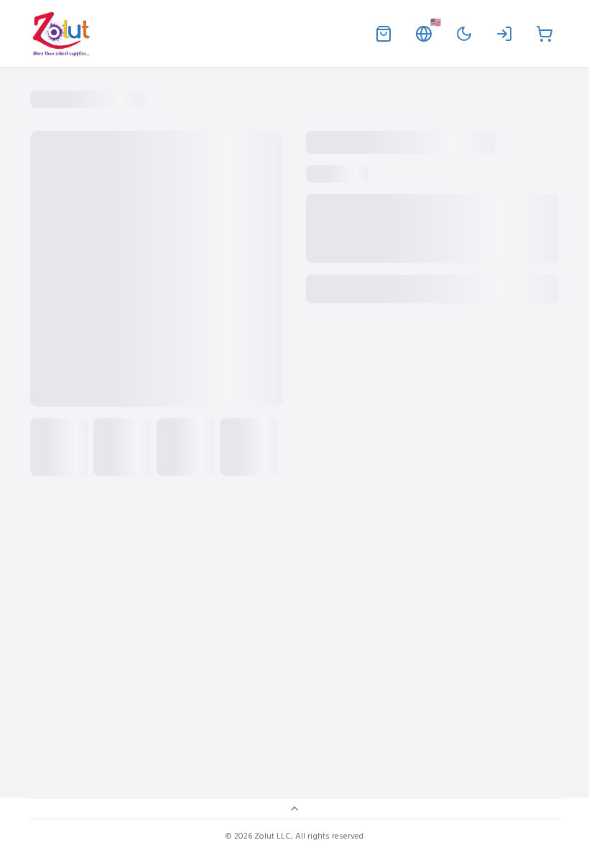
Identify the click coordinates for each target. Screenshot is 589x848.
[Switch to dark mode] (464, 33)
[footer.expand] (294, 808)
